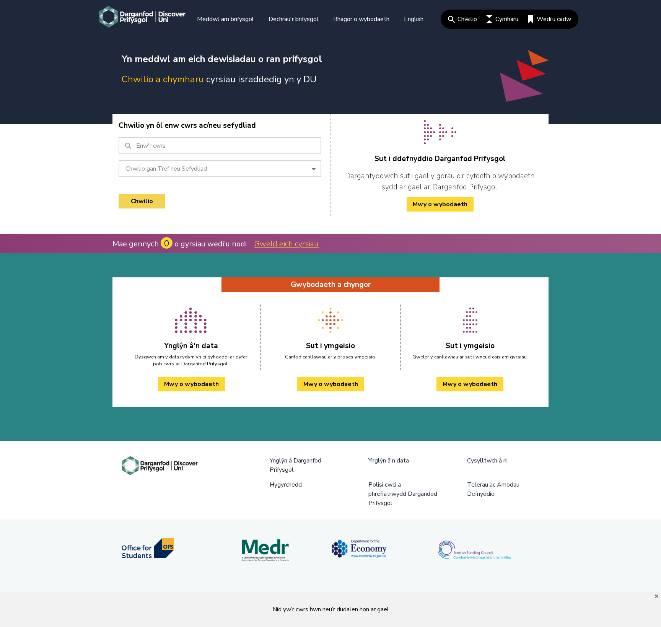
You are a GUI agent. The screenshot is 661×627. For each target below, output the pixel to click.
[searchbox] (220, 145)
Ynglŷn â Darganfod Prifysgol (295, 465)
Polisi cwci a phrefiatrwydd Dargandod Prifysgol (402, 493)
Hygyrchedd (286, 484)
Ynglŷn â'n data (388, 460)
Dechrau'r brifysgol (294, 19)
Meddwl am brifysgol (225, 19)
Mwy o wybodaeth (440, 204)
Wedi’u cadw (554, 19)
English (413, 19)
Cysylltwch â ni (487, 460)
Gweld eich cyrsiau (286, 244)
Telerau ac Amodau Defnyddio (493, 489)
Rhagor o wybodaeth (361, 19)
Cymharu (506, 19)
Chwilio (467, 19)
